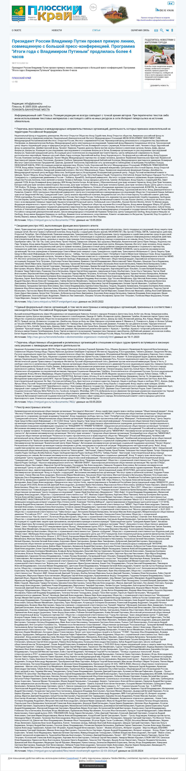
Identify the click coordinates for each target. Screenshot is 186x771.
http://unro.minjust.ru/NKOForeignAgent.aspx (52, 301)
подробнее (72, 758)
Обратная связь (140, 30)
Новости (57, 30)
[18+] (49, 14)
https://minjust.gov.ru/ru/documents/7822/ (51, 401)
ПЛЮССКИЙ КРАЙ (21, 78)
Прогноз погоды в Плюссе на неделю (155, 18)
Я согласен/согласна (93, 766)
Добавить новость (159, 86)
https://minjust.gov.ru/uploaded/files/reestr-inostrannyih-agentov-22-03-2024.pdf (72, 750)
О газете (16, 30)
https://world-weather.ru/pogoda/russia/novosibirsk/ (155, 20)
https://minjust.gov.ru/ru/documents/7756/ (51, 220)
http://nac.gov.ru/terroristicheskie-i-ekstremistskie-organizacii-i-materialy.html (70, 336)
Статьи (96, 30)
